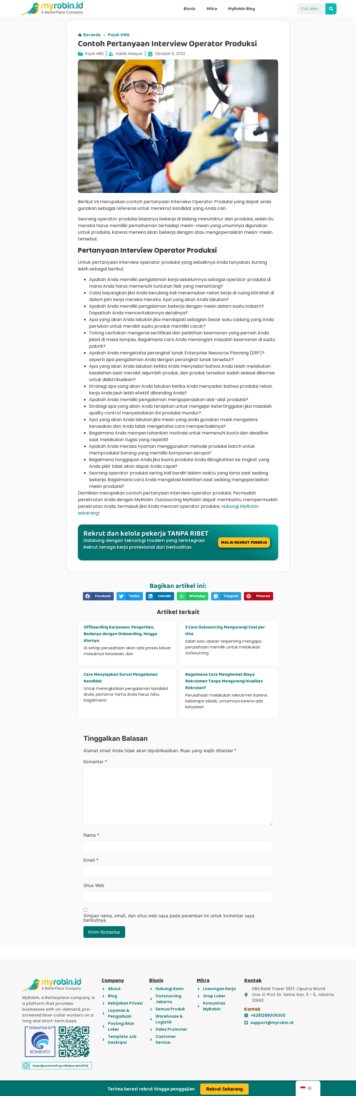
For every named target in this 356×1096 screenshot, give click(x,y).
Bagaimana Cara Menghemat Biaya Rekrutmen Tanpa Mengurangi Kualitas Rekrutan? (224, 681)
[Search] (331, 8)
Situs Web (93, 885)
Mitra (212, 8)
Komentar (95, 761)
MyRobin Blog (241, 8)
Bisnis (190, 8)
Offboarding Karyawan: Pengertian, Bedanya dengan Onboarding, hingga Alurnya (120, 634)
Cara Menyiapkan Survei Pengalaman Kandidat (121, 678)
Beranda (92, 34)
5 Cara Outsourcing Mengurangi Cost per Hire (225, 630)
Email (90, 860)
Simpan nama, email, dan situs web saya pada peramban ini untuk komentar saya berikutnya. (168, 917)
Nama (91, 835)
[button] (98, 596)
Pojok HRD (119, 34)
